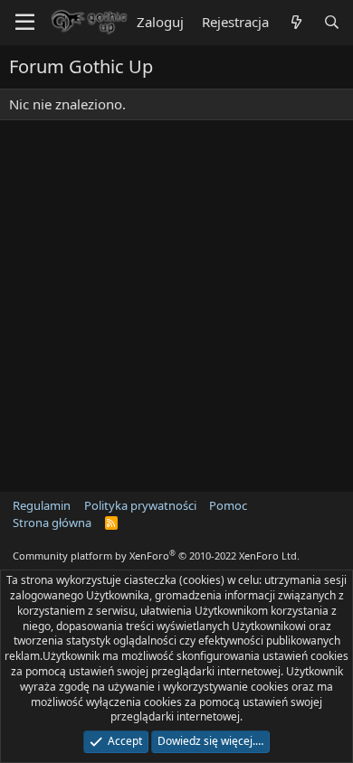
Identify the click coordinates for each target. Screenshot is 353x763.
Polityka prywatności (140, 505)
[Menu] (25, 22)
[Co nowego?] (295, 22)
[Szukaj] (331, 22)
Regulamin (42, 505)
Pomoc (228, 505)
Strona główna (52, 522)
